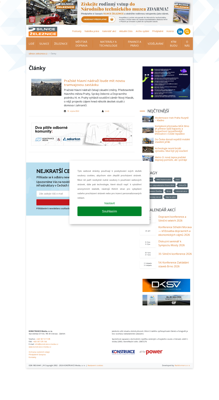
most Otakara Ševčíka (153, 191)
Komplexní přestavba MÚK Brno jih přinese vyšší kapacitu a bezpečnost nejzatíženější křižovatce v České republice (172, 130)
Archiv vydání (142, 31)
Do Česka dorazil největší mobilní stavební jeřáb (172, 140)
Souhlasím (109, 211)
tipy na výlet (171, 197)
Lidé (31, 43)
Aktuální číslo (126, 31)
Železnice (60, 43)
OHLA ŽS (182, 185)
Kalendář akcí (109, 31)
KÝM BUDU (173, 43)
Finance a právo (134, 43)
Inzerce (170, 31)
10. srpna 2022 (73, 111)
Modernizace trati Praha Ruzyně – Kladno (172, 119)
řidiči (178, 179)
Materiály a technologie (108, 43)
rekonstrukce (181, 191)
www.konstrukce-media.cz (40, 347)
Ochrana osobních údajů (39, 352)
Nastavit (109, 203)
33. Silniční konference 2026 (175, 254)
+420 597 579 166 (40, 341)
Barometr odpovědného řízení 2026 (159, 185)
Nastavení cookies (95, 365)
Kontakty (32, 357)
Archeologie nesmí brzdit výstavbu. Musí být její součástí (171, 149)
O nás (187, 43)
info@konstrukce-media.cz (46, 344)
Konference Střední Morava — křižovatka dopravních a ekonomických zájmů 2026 (175, 231)
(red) (107, 111)
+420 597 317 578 (43, 339)
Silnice (44, 43)
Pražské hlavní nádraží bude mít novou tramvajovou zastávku (94, 82)
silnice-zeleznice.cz (38, 53)
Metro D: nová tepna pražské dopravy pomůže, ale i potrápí (171, 158)
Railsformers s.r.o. (182, 365)
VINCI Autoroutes (163, 179)
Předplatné (157, 31)
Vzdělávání (155, 43)
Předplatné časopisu (37, 354)
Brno (169, 191)
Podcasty (76, 31)
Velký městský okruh (152, 197)
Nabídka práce (92, 31)
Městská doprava (81, 43)
